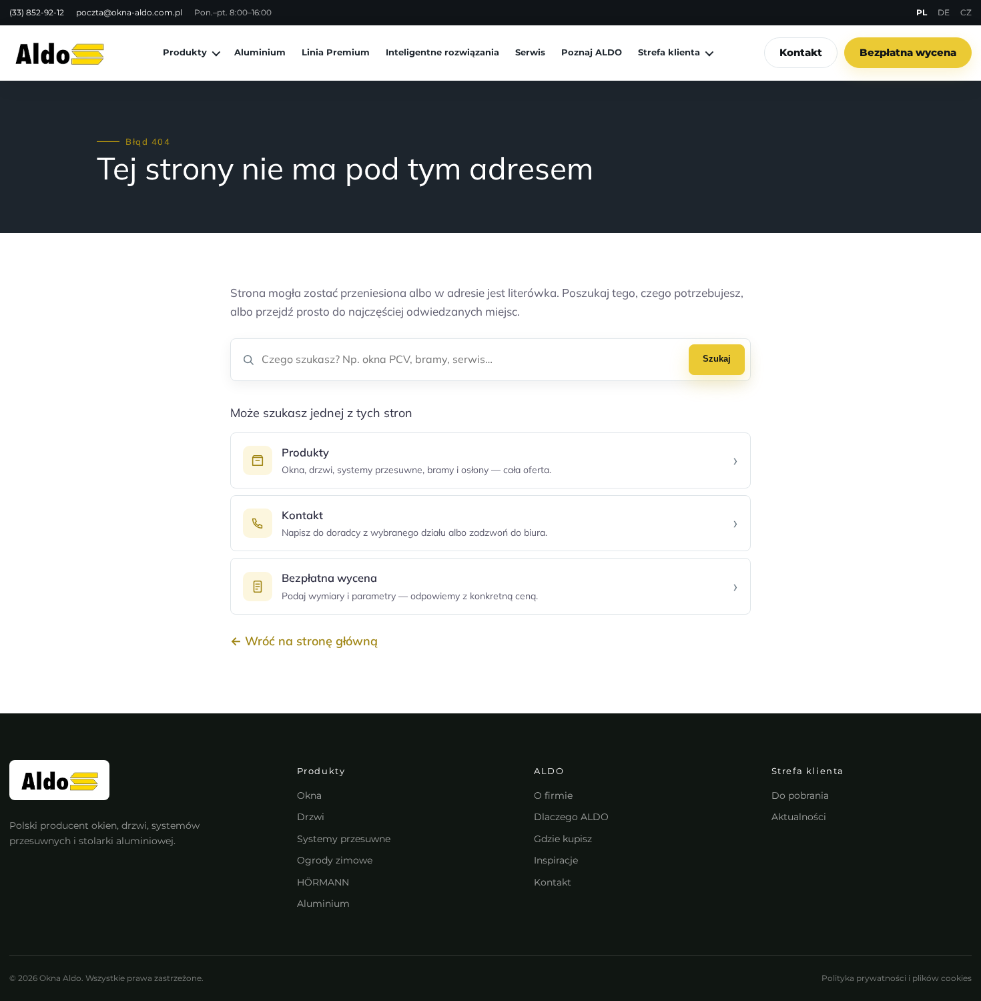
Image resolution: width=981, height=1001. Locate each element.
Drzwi (310, 817)
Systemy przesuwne (343, 839)
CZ (966, 12)
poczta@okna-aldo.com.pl (129, 12)
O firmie (553, 795)
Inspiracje (556, 860)
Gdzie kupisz (563, 839)
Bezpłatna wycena (908, 52)
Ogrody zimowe (334, 860)
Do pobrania (800, 795)
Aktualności (798, 817)
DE (944, 12)
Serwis (530, 52)
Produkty (185, 52)
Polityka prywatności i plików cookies (897, 978)
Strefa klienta (669, 52)
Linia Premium (336, 52)
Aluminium (260, 52)
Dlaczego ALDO (571, 817)
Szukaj (717, 359)
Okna (309, 795)
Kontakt (800, 52)
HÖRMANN (323, 882)
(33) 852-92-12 (36, 12)
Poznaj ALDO (591, 52)
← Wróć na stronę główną (304, 641)
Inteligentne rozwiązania (442, 52)
